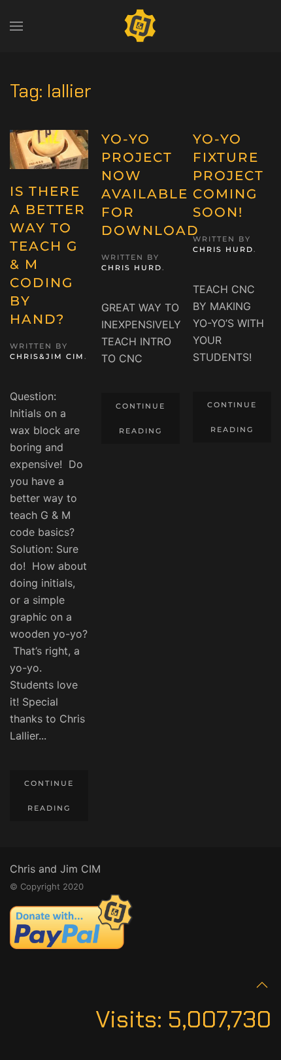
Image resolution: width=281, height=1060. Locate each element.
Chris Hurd (131, 267)
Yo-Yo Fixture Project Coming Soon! (228, 175)
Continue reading (49, 796)
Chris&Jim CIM (47, 356)
